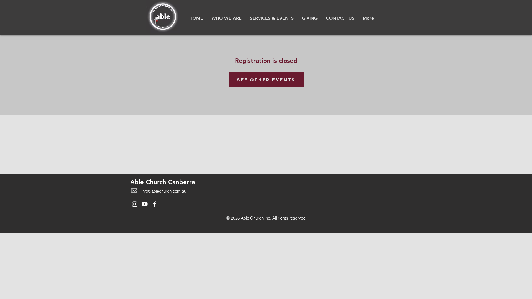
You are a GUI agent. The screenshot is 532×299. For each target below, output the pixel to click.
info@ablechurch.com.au (164, 191)
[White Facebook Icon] (154, 204)
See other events (266, 80)
